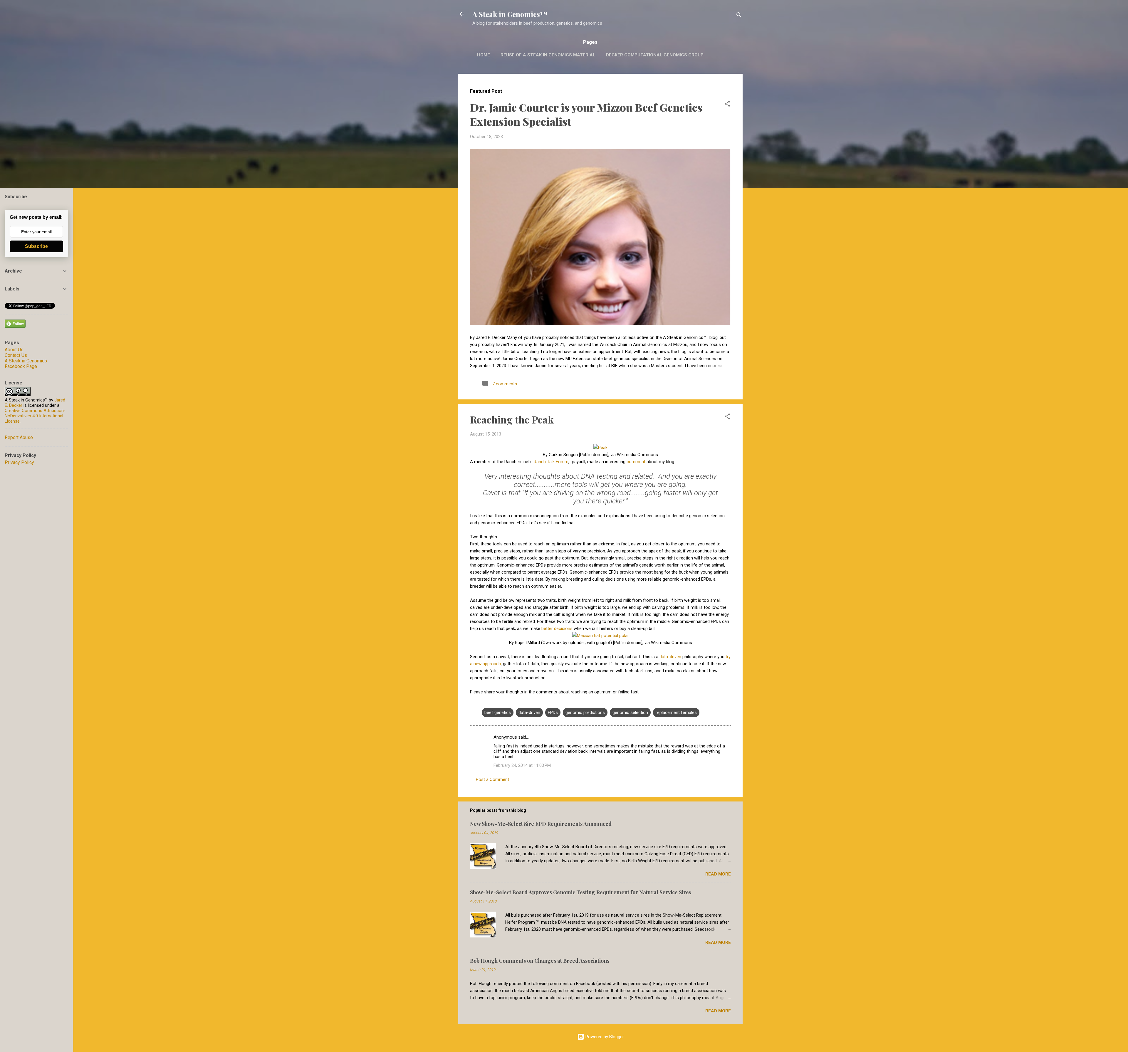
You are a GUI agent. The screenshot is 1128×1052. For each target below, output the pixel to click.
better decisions (557, 628)
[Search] (739, 16)
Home (483, 55)
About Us (14, 349)
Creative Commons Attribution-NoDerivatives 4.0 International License (35, 416)
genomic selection (630, 712)
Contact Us (16, 355)
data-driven (670, 656)
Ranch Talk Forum (551, 461)
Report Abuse (19, 437)
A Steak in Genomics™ (510, 14)
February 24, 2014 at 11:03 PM (522, 765)
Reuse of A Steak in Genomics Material (548, 55)
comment (636, 461)
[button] (727, 104)
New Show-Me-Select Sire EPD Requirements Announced (541, 823)
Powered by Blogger (604, 1036)
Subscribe (36, 246)
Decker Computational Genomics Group (655, 55)
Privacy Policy (19, 462)
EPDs (553, 712)
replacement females (676, 712)
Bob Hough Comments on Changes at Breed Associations (539, 960)
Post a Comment (492, 779)
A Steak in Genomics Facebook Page (26, 363)
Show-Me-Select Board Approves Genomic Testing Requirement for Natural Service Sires (580, 892)
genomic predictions (585, 712)
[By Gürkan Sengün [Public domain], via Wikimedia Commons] (600, 447)
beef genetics (497, 712)
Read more (718, 874)
